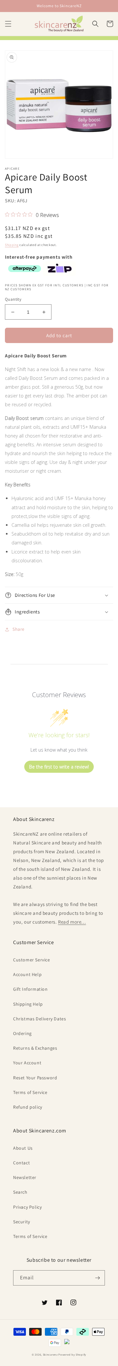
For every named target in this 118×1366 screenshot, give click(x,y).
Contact (21, 1163)
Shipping (12, 245)
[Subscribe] (97, 1278)
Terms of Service (30, 1092)
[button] (8, 24)
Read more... (72, 922)
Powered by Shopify (72, 1354)
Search (20, 1192)
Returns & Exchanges (35, 1048)
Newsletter (24, 1177)
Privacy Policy (27, 1207)
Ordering (22, 1033)
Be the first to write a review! (59, 767)
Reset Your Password (35, 1078)
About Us (23, 1148)
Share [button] (18, 629)
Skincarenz (50, 1354)
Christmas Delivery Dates (39, 1019)
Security (21, 1222)
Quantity (13, 299)
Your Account (27, 1063)
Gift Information (30, 989)
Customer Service (31, 960)
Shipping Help (28, 1004)
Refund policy (27, 1107)
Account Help (27, 974)
